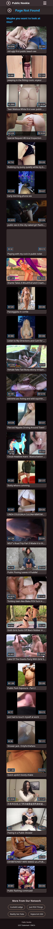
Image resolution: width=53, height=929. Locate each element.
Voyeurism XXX (36, 914)
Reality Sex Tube (17, 914)
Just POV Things (36, 907)
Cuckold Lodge (16, 907)
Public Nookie (21, 3)
